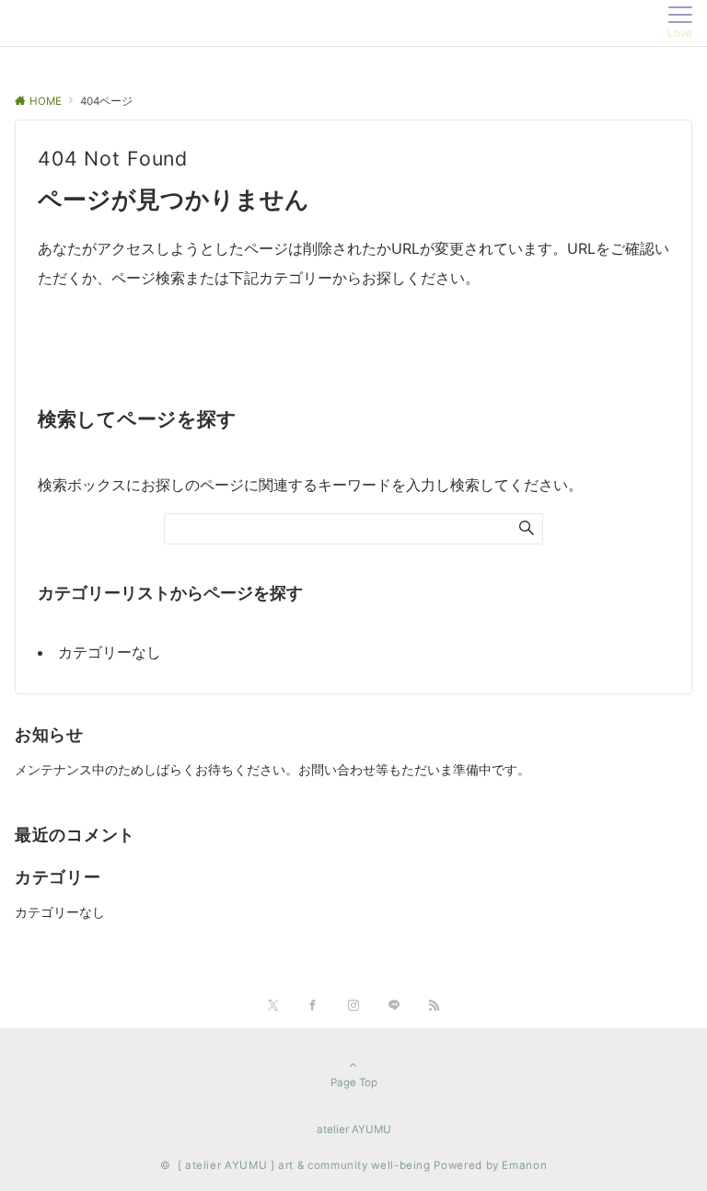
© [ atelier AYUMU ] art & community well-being (295, 1165)
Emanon (524, 1165)
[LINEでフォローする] (394, 1006)
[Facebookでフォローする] (313, 1006)
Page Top (353, 1082)
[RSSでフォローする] (434, 1006)
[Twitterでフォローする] (273, 1006)
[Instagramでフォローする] (353, 1006)
